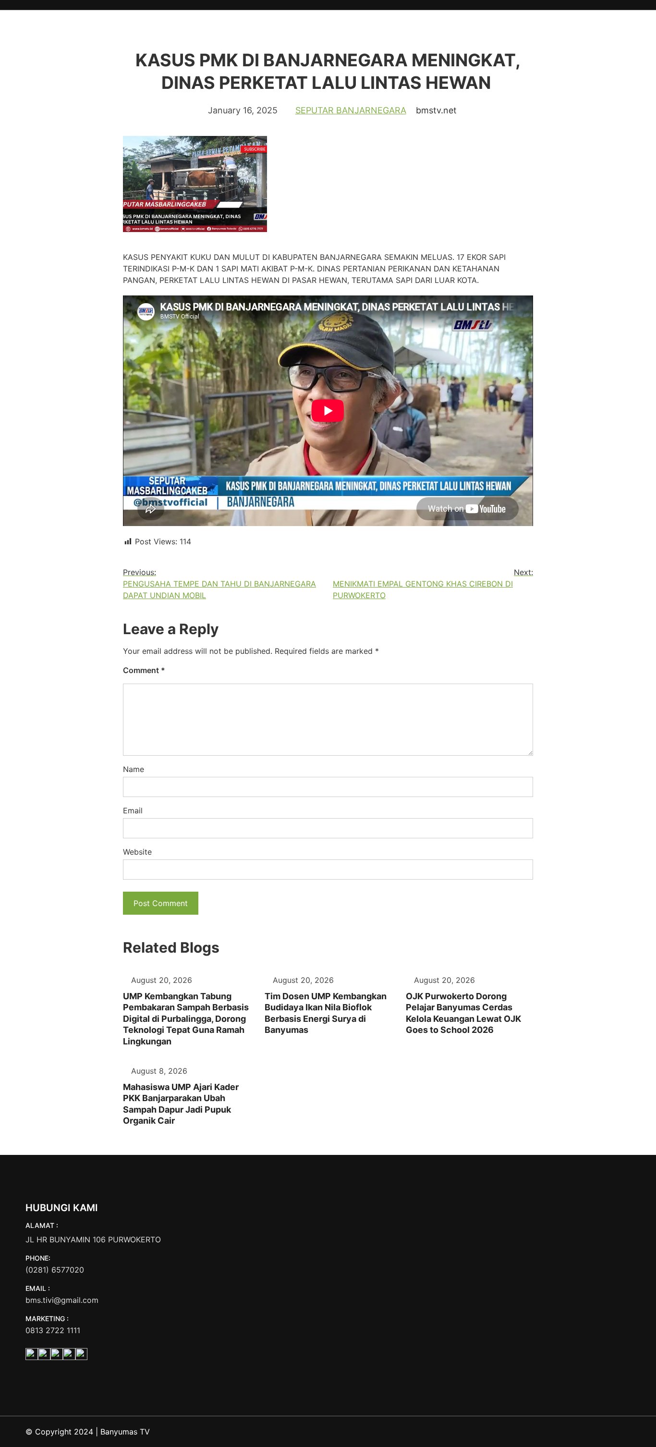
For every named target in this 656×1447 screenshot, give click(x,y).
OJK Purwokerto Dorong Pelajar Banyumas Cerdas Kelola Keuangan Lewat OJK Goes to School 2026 (463, 1013)
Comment (144, 670)
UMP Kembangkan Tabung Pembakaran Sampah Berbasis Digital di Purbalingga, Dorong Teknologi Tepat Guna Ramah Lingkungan (186, 1018)
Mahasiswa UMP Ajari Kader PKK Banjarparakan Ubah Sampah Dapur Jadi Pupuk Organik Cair (181, 1104)
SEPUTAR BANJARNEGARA (350, 110)
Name (133, 769)
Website (137, 852)
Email (133, 810)
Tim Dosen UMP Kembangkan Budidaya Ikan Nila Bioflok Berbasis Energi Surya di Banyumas (326, 1013)
